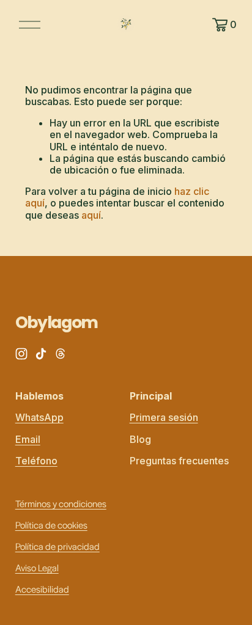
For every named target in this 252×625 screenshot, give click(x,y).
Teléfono (36, 461)
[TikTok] (41, 354)
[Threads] (60, 354)
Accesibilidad (42, 588)
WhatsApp (39, 417)
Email (27, 439)
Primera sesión (164, 417)
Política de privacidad (57, 546)
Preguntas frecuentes (179, 461)
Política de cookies (51, 524)
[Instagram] (21, 354)
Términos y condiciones (60, 503)
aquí (91, 215)
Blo (137, 439)
